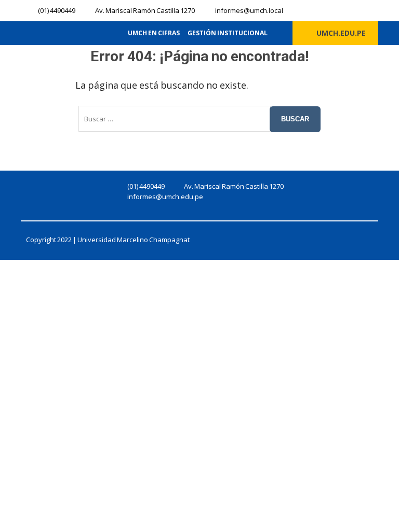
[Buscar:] (174, 119)
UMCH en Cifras (154, 33)
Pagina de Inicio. (286, 85)
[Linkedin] (347, 10)
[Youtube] (364, 10)
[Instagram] (330, 10)
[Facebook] (313, 10)
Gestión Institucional (228, 33)
